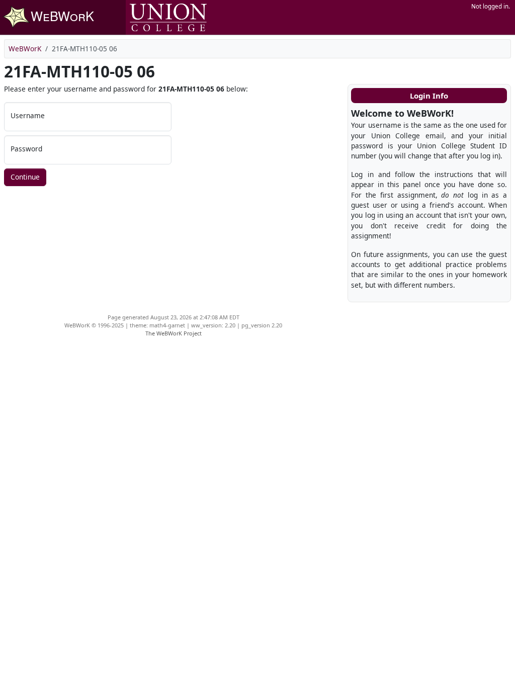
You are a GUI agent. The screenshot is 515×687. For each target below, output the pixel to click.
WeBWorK (25, 48)
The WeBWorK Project (173, 333)
